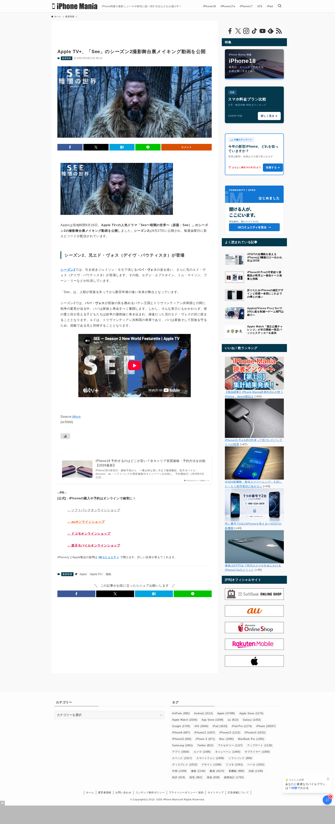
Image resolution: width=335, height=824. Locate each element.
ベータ (255, 764)
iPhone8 (181, 732)
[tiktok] (254, 31)
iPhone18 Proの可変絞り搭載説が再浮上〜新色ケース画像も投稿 (264, 275)
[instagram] (246, 31)
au (233, 719)
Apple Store (251, 713)
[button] (70, 147)
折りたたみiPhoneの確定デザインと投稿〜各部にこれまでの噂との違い (265, 293)
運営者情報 (104, 792)
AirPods (181, 713)
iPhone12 (204, 732)
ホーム (90, 792)
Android (203, 713)
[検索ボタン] (279, 6)
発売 (195, 777)
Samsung (182, 745)
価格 (198, 771)
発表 (213, 777)
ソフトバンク (240, 758)
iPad (220, 726)
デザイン (211, 764)
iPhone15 (181, 739)
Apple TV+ (96, 574)
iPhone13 (229, 732)
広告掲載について (238, 792)
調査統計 (234, 777)
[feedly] (270, 31)
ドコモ (234, 764)
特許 (178, 777)
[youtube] (262, 31)
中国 (179, 771)
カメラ (202, 751)
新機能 (236, 771)
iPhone (265, 726)
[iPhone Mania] (75, 6)
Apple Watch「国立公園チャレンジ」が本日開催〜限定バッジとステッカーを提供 (265, 330)
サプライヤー (257, 751)
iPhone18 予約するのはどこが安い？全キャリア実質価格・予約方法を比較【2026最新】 (150, 463)
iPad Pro (242, 726)
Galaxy (252, 719)
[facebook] (229, 31)
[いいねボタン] (65, 436)
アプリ (180, 751)
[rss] (278, 31)
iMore (76, 416)
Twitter (205, 745)
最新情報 (66, 58)
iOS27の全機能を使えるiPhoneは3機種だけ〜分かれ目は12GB (264, 257)
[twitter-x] (238, 31)
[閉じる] (328, 779)
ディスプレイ (184, 764)
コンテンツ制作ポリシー (150, 792)
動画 (108, 574)
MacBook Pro (251, 739)
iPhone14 (255, 732)
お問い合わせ (123, 792)
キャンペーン (227, 751)
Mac (226, 739)
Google (181, 726)
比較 (256, 771)
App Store (212, 719)
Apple (83, 574)
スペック (182, 758)
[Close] (2, 803)
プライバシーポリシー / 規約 (186, 792)
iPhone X (205, 739)
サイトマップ (216, 792)
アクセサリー (230, 745)
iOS (201, 726)
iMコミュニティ (108, 557)
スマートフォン (210, 758)
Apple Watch (184, 719)
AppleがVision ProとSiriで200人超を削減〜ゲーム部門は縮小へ (265, 311)
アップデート (259, 745)
